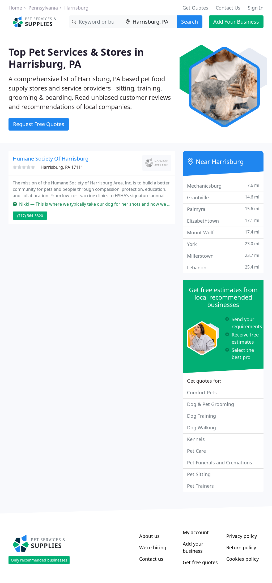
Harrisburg (76, 8)
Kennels (196, 439)
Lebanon (223, 267)
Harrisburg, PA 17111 (62, 167)
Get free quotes (200, 562)
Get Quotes (195, 8)
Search (189, 21)
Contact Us (228, 8)
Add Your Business (236, 21)
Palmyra (223, 209)
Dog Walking (201, 427)
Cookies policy (242, 559)
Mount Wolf (223, 232)
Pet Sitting (199, 474)
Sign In (256, 8)
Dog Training (201, 416)
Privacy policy (241, 536)
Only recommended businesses (39, 560)
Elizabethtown (223, 220)
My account (196, 532)
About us (149, 536)
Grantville (223, 197)
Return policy (241, 547)
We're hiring (152, 547)
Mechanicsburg (223, 185)
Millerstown (223, 255)
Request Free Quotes (38, 124)
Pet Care (196, 451)
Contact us (151, 559)
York (223, 244)
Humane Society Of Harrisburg (50, 158)
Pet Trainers (200, 486)
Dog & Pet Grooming (210, 404)
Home (15, 8)
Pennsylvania (43, 8)
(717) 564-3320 (30, 215)
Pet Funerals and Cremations (219, 462)
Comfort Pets (202, 392)
